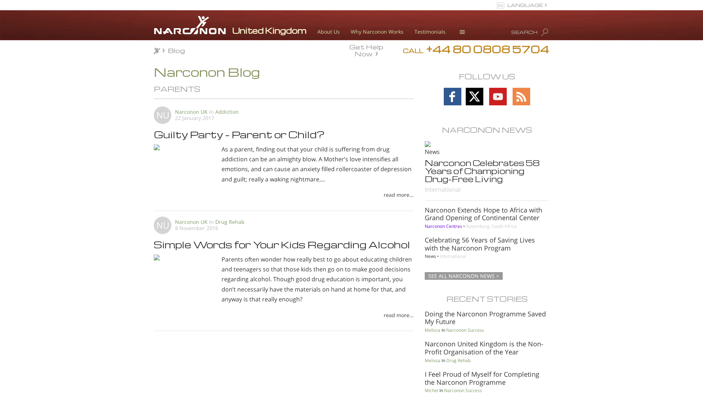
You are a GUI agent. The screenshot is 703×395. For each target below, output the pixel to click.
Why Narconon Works (377, 31)
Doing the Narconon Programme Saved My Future (485, 317)
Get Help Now (366, 49)
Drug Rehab (230, 221)
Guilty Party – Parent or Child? (239, 134)
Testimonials (430, 31)
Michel (431, 390)
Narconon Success (465, 330)
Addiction (227, 111)
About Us (328, 31)
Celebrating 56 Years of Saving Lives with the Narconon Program (480, 244)
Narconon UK (191, 111)
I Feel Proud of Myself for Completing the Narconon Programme (482, 378)
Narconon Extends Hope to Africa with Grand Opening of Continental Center (483, 214)
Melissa (432, 330)
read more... (399, 194)
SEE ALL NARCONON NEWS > (463, 275)
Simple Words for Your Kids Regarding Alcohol (282, 244)
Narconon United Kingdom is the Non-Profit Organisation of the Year (484, 347)
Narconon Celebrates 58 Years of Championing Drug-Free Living (482, 171)
